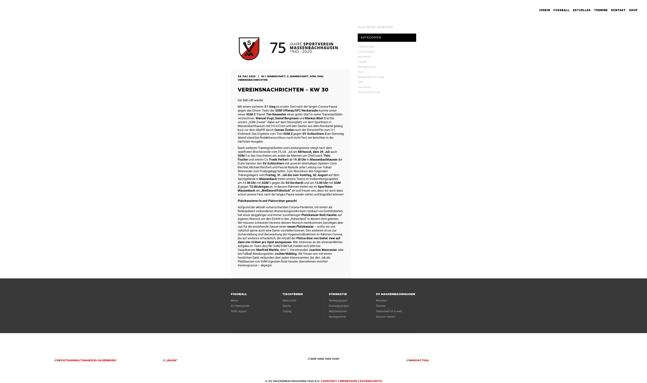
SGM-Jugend (238, 311)
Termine (380, 306)
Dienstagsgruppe (339, 306)
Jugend (362, 61)
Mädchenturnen (338, 311)
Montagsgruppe (338, 300)
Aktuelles (381, 300)
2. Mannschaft (298, 76)
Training (286, 311)
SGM (313, 76)
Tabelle (286, 306)
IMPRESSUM (348, 381)
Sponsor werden (385, 316)
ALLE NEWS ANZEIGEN (375, 27)
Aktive (234, 300)
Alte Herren (364, 56)
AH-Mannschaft (240, 306)
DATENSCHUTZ (371, 381)
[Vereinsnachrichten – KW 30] (291, 47)
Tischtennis (364, 87)
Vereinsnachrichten (253, 79)
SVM (320, 76)
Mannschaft (289, 300)
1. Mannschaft (275, 76)
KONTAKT (329, 381)
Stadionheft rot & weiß (371, 77)
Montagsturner (367, 66)
